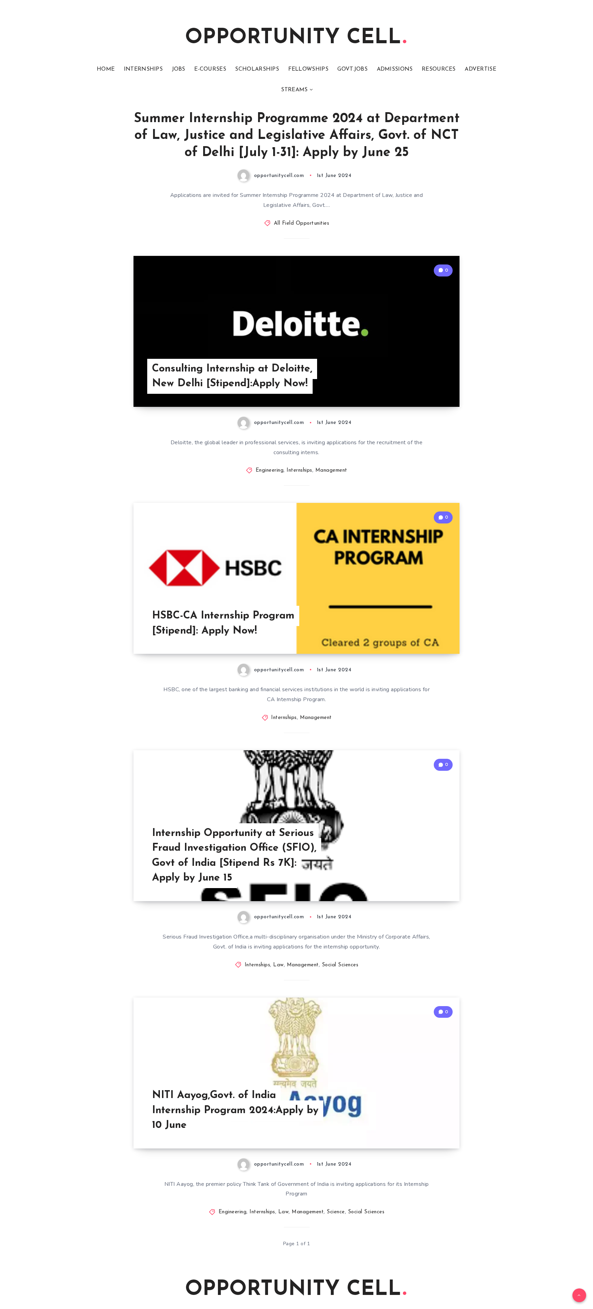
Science (336, 1212)
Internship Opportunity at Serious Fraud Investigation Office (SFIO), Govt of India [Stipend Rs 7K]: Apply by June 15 (234, 856)
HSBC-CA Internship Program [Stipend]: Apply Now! (223, 623)
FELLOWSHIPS (308, 69)
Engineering (270, 470)
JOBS (178, 69)
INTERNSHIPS (143, 69)
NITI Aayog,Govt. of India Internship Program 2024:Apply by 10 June (235, 1110)
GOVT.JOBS (352, 69)
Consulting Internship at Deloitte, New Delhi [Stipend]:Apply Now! (232, 376)
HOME (106, 69)
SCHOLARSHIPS (257, 69)
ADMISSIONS (395, 69)
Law (278, 965)
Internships (299, 470)
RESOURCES (439, 69)
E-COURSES (210, 69)
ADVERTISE (480, 69)
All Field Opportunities (301, 223)
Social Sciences (340, 965)
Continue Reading (427, 386)
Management (331, 470)
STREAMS (294, 90)
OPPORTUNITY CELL (293, 38)
